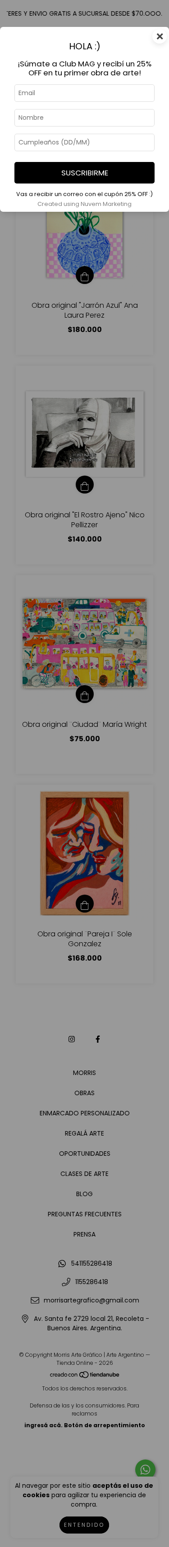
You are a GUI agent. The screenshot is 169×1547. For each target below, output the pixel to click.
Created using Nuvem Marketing (84, 204)
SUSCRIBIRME (84, 172)
